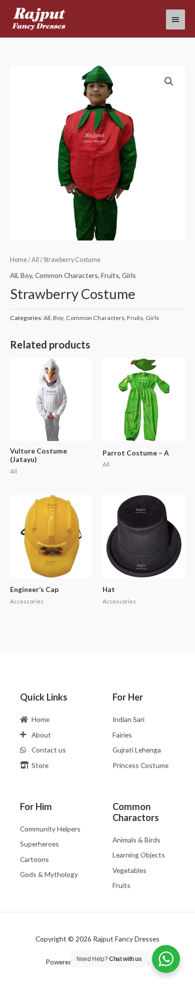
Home (18, 260)
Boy (26, 275)
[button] (169, 81)
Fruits (110, 275)
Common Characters (66, 275)
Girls (129, 275)
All (35, 260)
